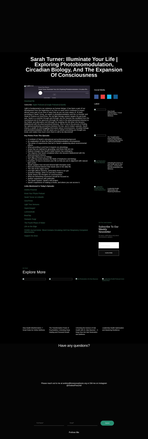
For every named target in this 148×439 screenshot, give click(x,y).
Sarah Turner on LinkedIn (34, 197)
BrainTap (27, 215)
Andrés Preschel (30, 190)
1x (54, 94)
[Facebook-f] (96, 97)
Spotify (63, 105)
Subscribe (47, 97)
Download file (29, 101)
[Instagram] (115, 97)
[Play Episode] (40, 93)
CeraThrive (28, 201)
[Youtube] (103, 97)
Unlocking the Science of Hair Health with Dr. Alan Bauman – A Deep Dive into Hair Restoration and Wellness (115, 166)
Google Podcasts (52, 105)
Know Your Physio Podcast (34, 193)
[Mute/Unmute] (46, 94)
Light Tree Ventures (31, 204)
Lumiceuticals (29, 212)
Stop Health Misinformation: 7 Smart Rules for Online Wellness (115, 113)
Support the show (31, 236)
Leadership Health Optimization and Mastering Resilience (114, 190)
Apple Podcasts (39, 105)
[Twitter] (109, 97)
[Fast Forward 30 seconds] (59, 94)
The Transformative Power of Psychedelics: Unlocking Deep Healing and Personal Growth (115, 139)
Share (54, 97)
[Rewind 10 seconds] (51, 94)
